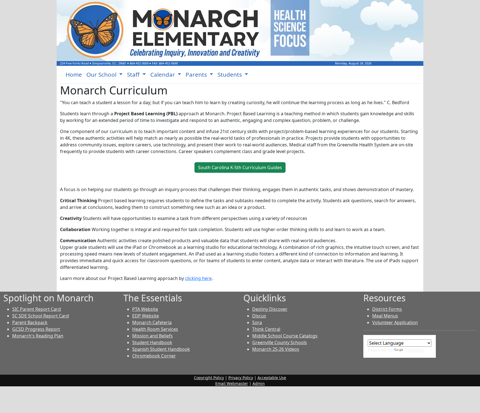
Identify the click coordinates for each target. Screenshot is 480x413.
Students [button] (230, 74)
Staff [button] (134, 74)
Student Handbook (152, 342)
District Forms (387, 309)
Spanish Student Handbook (161, 349)
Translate (414, 350)
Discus (259, 316)
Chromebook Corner (154, 356)
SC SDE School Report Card (40, 316)
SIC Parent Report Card (36, 309)
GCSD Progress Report (36, 329)
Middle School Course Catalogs (285, 336)
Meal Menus (385, 316)
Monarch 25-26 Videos (275, 349)
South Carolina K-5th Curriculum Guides (240, 167)
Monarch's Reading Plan (37, 336)
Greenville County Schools (279, 342)
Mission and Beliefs (152, 336)
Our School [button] (102, 74)
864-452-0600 (139, 63)
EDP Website (145, 316)
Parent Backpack (30, 322)
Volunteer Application (395, 322)
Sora (257, 322)
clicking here (198, 278)
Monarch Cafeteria (152, 322)
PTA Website (145, 309)
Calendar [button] (163, 74)
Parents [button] (197, 74)
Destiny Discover (270, 309)
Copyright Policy (209, 377)
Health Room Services (155, 329)
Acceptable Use (272, 377)
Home (74, 74)
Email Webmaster (231, 383)
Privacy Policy (240, 377)
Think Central (266, 329)
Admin (258, 383)
